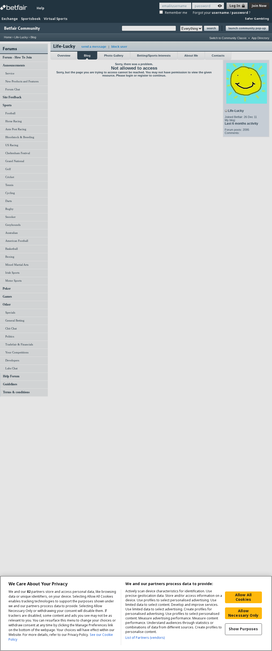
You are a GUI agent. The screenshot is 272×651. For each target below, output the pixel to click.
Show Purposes (243, 628)
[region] (136, 613)
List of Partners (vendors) (145, 637)
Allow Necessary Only (243, 613)
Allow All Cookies (243, 597)
